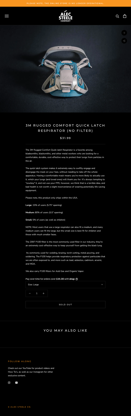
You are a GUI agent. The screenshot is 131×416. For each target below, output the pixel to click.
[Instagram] (9, 382)
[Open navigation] (7, 16)
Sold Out (65, 304)
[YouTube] (16, 382)
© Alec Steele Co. (19, 407)
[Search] (117, 16)
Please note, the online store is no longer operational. (65, 3)
